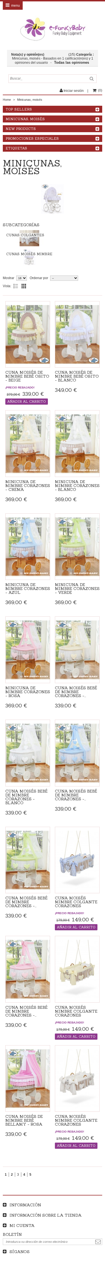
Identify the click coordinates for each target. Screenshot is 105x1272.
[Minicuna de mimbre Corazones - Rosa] (27, 649)
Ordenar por (39, 278)
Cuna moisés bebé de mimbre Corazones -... (76, 691)
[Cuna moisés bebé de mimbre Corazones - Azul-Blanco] (77, 753)
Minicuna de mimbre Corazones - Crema (27, 485)
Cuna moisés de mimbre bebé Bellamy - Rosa (24, 1120)
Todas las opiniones (72, 62)
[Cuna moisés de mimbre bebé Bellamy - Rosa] (27, 1078)
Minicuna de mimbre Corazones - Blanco (77, 485)
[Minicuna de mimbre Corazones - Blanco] (77, 443)
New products (21, 129)
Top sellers (19, 109)
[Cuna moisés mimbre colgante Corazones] (77, 860)
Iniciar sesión (74, 91)
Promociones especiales (32, 138)
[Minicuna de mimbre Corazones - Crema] (27, 443)
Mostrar (8, 278)
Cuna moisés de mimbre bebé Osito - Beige (27, 376)
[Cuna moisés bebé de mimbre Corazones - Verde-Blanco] (27, 860)
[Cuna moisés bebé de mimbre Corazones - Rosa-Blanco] (27, 969)
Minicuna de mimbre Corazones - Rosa (27, 691)
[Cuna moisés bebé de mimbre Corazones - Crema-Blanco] (77, 649)
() (100, 90)
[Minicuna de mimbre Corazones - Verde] (77, 546)
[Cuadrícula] (24, 286)
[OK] (98, 1241)
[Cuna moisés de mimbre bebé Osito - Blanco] (77, 334)
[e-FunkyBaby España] (52, 29)
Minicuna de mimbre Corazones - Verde (77, 588)
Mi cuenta (22, 1225)
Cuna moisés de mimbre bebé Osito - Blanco (77, 376)
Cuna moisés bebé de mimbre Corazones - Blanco (26, 797)
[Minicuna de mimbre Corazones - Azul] (27, 546)
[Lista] (15, 286)
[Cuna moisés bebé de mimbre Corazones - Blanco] (27, 753)
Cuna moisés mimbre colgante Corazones (76, 901)
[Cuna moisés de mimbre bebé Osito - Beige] (27, 334)
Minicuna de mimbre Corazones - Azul (27, 588)
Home (7, 99)
